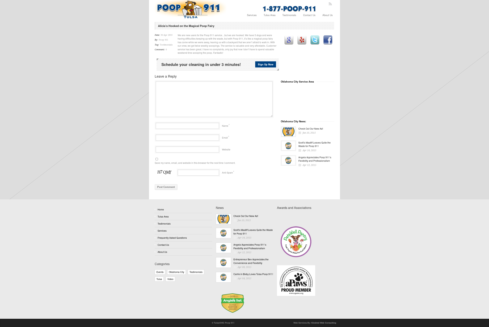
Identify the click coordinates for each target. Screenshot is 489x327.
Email (225, 137)
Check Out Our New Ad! (310, 128)
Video (170, 279)
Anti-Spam (227, 172)
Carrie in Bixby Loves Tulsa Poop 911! (253, 274)
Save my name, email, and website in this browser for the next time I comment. (195, 162)
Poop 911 (163, 40)
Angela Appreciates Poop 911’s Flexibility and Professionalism (314, 159)
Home (161, 209)
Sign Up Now (265, 64)
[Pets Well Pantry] (305, 241)
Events (160, 271)
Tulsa (159, 279)
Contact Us (309, 15)
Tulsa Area (269, 15)
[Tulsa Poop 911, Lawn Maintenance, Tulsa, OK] (291, 216)
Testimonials (289, 15)
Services (252, 15)
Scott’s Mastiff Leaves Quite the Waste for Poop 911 (314, 144)
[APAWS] (305, 278)
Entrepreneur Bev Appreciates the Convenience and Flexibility (251, 261)
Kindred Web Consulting (323, 322)
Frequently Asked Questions (172, 237)
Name (225, 125)
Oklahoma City (176, 271)
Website (226, 149)
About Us (327, 15)
